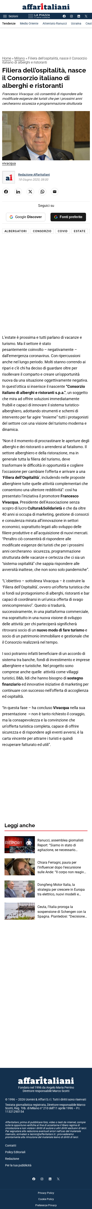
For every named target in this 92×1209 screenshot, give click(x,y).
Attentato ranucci (55, 23)
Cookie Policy (46, 1199)
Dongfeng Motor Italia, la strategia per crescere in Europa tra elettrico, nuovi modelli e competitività (61, 890)
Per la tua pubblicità (18, 1165)
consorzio (42, 231)
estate (80, 231)
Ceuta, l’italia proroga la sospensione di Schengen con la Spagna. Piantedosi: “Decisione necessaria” (61, 912)
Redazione (12, 1158)
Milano (19, 58)
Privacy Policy (46, 1193)
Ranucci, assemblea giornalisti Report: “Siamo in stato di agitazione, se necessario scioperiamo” (60, 845)
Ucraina (76, 23)
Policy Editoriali (15, 1152)
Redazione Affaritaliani (34, 174)
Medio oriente (29, 23)
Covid (63, 231)
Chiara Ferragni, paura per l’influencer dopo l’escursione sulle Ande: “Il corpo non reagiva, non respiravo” (61, 867)
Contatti (10, 1145)
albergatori (15, 231)
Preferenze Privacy (46, 1205)
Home (6, 58)
